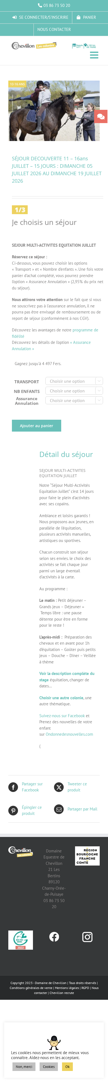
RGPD (85, 988)
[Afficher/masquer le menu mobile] (95, 55)
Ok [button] (67, 1066)
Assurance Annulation (26, 401)
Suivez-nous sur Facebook (62, 715)
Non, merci (24, 1066)
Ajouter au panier (36, 425)
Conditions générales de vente (31, 988)
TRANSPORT (26, 381)
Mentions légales (67, 988)
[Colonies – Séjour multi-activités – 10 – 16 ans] (54, 111)
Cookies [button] (49, 1066)
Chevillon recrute (62, 993)
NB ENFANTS (27, 391)
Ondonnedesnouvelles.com (69, 734)
